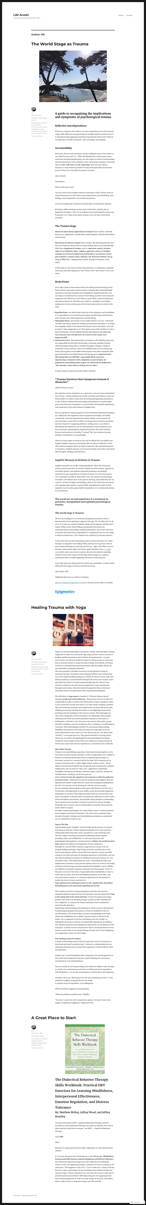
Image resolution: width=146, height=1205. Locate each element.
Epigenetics (64, 592)
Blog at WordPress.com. (29, 1195)
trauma (33, 120)
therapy (39, 133)
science (41, 129)
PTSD (41, 669)
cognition (44, 123)
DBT (32, 1039)
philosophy (35, 118)
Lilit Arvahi (21, 15)
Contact (129, 15)
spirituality (34, 131)
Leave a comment (37, 136)
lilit (32, 113)
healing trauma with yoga (39, 667)
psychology (42, 118)
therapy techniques (37, 664)
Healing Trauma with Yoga (58, 607)
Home (120, 15)
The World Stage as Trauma (59, 43)
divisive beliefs (36, 125)
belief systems (35, 123)
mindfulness (35, 127)
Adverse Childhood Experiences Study (70, 583)
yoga (38, 671)
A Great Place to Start (53, 1017)
